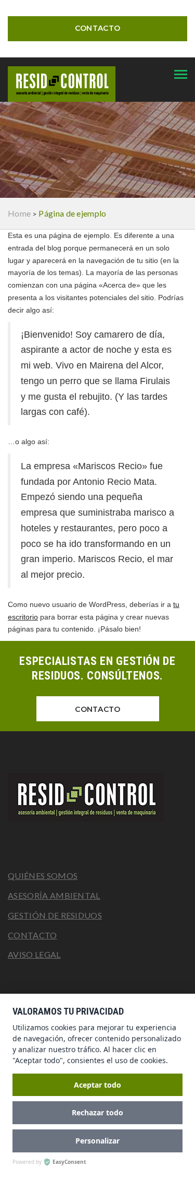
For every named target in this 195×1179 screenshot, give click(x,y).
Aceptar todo (97, 1085)
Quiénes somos (42, 875)
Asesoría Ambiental (54, 895)
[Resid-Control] (97, 797)
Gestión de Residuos (55, 915)
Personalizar (97, 1141)
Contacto (97, 28)
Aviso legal (34, 954)
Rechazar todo (97, 1112)
